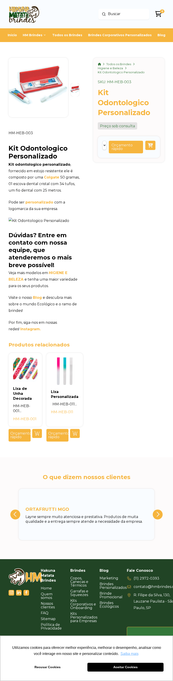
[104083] (150, 145)
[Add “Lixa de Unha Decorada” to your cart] (37, 433)
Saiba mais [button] (130, 654)
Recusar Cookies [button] (47, 667)
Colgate (51, 177)
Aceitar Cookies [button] (125, 667)
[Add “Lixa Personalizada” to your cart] (75, 433)
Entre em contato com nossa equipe (38, 243)
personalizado (39, 202)
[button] (126, 147)
